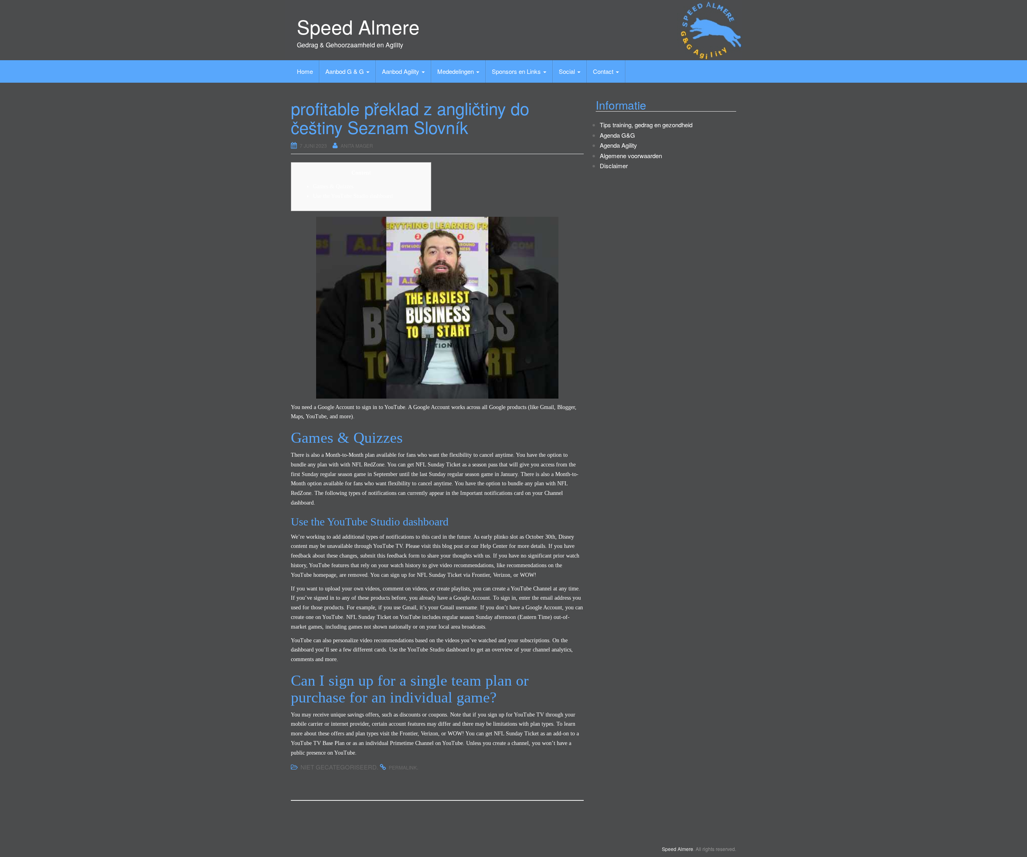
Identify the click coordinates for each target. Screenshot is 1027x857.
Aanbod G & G (345, 71)
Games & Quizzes (333, 186)
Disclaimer (614, 165)
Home (305, 71)
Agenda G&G (617, 135)
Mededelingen (456, 71)
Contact (604, 71)
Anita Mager (357, 145)
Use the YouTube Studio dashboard (353, 196)
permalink (403, 767)
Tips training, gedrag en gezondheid (646, 124)
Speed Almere (358, 26)
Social (567, 71)
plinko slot (506, 537)
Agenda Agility (618, 145)
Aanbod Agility (401, 71)
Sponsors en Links (517, 71)
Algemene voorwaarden (631, 155)
